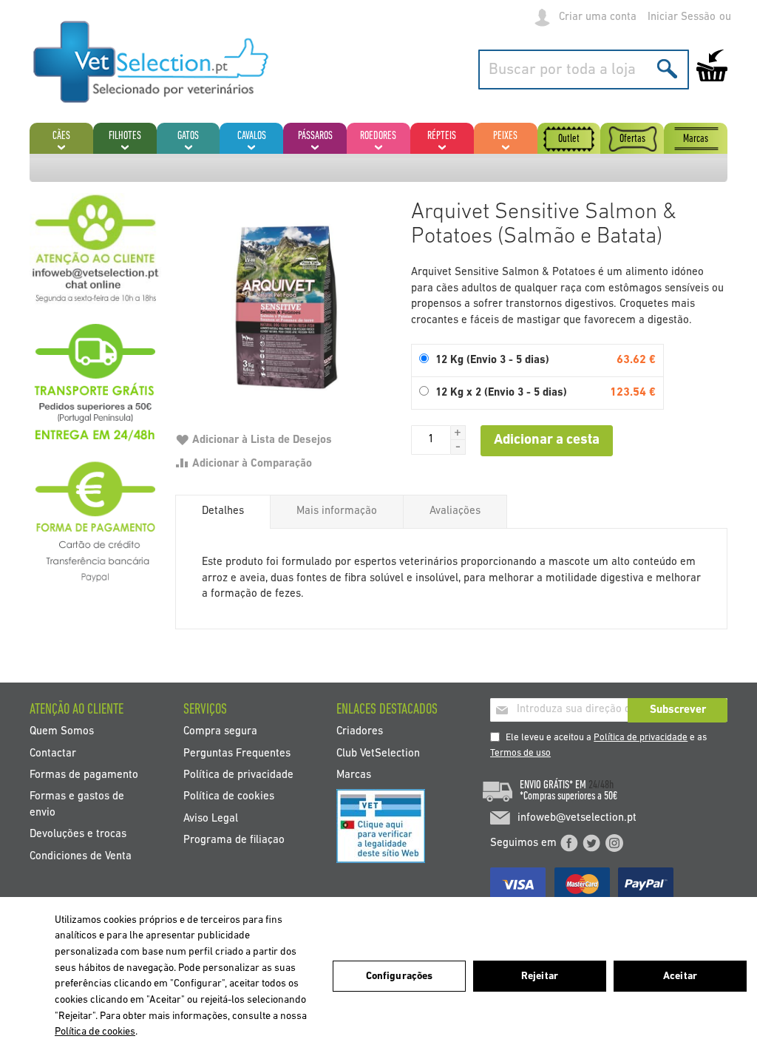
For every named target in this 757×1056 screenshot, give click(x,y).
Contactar (53, 753)
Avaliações (455, 511)
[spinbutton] (431, 440)
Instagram (614, 843)
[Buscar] (667, 68)
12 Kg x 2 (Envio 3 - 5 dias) (501, 393)
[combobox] (583, 69)
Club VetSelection (378, 753)
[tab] (223, 512)
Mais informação (336, 511)
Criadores (359, 731)
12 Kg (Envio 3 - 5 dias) (492, 360)
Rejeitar (539, 976)
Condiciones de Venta (81, 856)
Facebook (569, 843)
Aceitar (680, 976)
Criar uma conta (598, 17)
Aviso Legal (210, 818)
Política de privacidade (641, 737)
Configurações (399, 976)
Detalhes (223, 511)
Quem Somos (62, 731)
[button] (458, 432)
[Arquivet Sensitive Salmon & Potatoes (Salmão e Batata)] (285, 303)
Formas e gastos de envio (77, 804)
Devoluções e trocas (78, 834)
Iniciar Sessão (682, 17)
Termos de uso (520, 753)
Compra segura (220, 731)
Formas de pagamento (84, 775)
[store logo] (152, 62)
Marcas (353, 775)
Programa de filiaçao (234, 840)
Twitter (591, 843)
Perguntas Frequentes (237, 753)
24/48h (601, 785)
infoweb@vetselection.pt (577, 818)
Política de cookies (228, 796)
